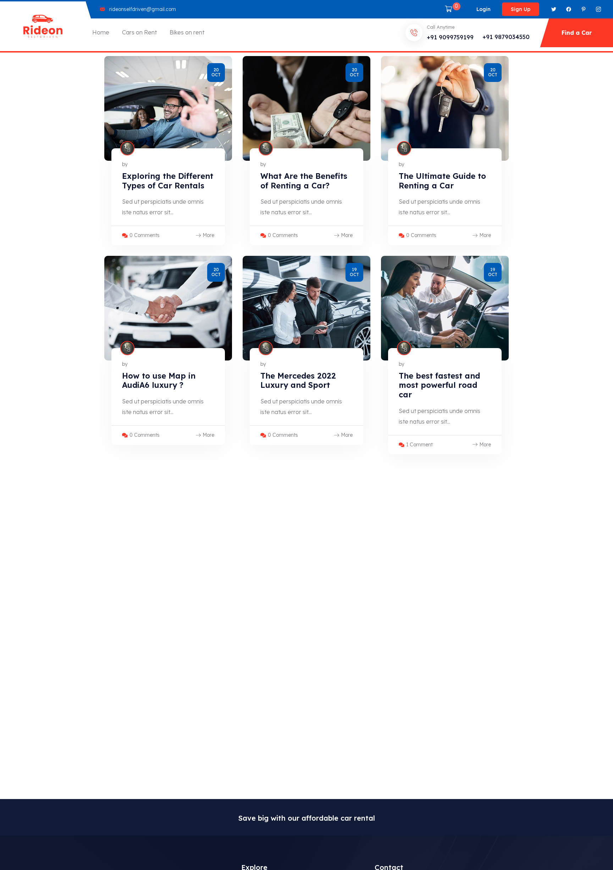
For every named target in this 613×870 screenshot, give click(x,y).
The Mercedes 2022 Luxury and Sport (298, 380)
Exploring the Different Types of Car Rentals (167, 181)
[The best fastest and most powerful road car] (445, 308)
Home (100, 32)
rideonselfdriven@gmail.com (142, 9)
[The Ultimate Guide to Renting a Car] (445, 108)
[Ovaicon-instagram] (598, 9)
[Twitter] (553, 9)
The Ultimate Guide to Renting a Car (442, 181)
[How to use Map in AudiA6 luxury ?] (168, 308)
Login (483, 9)
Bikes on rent (187, 32)
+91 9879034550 (506, 36)
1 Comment (419, 444)
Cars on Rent (139, 32)
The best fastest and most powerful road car (439, 385)
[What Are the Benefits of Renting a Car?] (306, 108)
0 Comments (144, 235)
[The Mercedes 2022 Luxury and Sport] (306, 308)
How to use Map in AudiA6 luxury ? (158, 380)
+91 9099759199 (450, 37)
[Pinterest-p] (583, 9)
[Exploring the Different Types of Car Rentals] (168, 108)
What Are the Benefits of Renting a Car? (303, 181)
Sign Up (520, 9)
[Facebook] (568, 9)
